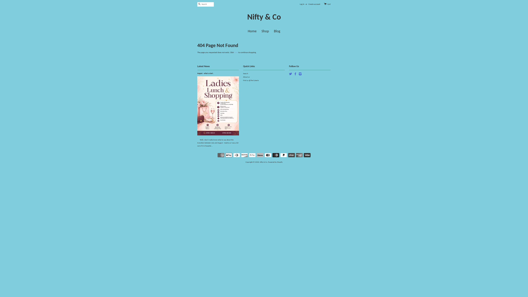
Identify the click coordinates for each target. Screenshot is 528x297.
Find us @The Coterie (251, 80)
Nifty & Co (264, 17)
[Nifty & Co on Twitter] (290, 74)
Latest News (203, 66)
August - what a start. (205, 73)
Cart (329, 4)
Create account (314, 4)
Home (252, 31)
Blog (277, 31)
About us (246, 77)
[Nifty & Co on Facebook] (295, 74)
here (236, 53)
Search (245, 74)
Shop (265, 31)
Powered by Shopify (275, 162)
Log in (302, 4)
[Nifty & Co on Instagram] (300, 74)
